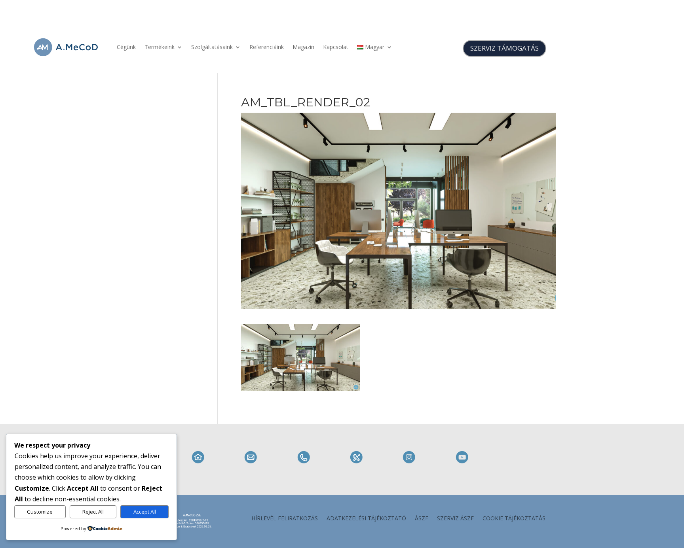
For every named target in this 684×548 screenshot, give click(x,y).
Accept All (144, 511)
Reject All (93, 511)
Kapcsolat (335, 47)
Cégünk (126, 47)
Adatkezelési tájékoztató (366, 519)
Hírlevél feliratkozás (284, 519)
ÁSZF (421, 519)
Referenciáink (266, 47)
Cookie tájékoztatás (514, 519)
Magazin (303, 47)
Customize (40, 511)
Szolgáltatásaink (212, 47)
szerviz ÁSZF (455, 519)
